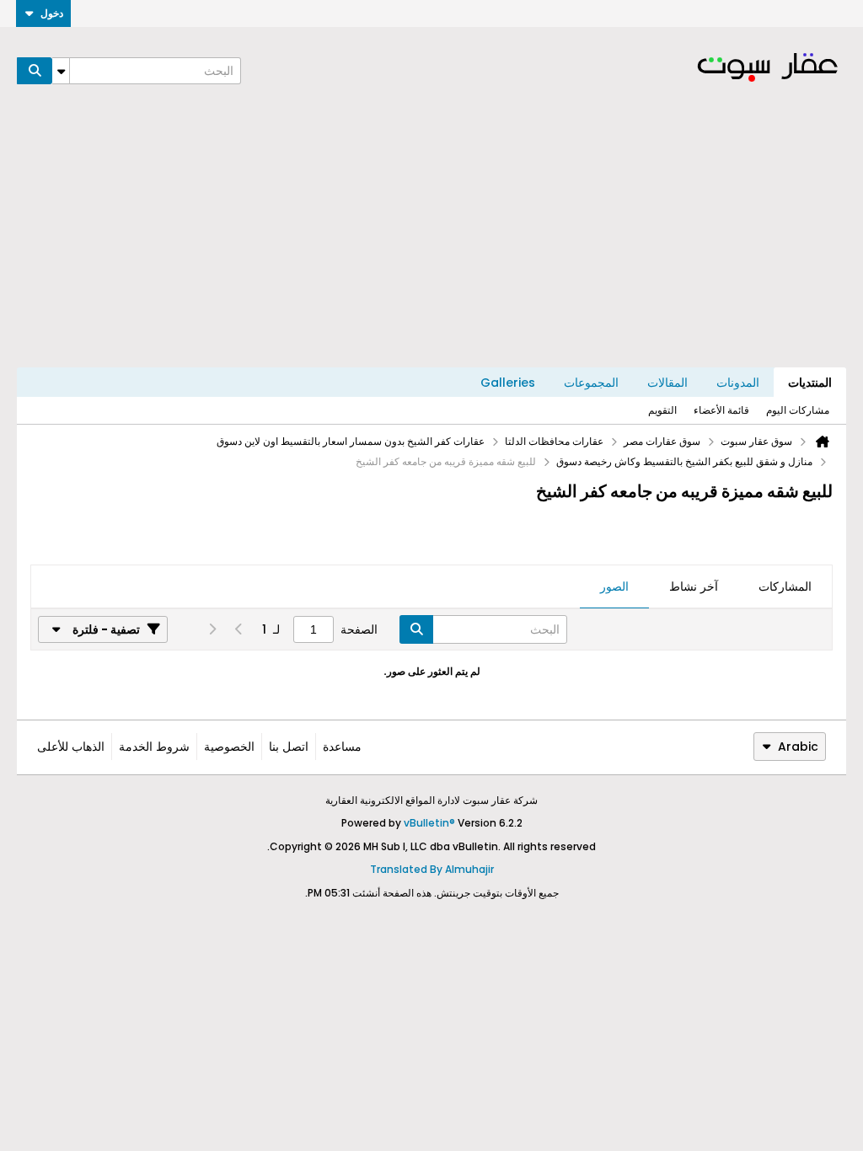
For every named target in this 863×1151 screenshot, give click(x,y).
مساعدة (342, 746)
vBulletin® (429, 823)
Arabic (798, 746)
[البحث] (34, 70)
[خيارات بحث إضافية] (60, 70)
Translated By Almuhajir (432, 869)
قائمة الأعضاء (721, 410)
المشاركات (785, 586)
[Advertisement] (431, 241)
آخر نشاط (693, 586)
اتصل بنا (288, 746)
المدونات (737, 382)
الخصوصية (229, 746)
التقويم (662, 410)
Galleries (507, 382)
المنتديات (810, 382)
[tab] (785, 587)
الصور (614, 586)
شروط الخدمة (154, 746)
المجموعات (591, 382)
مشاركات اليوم (797, 410)
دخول (51, 13)
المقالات (667, 382)
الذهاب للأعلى (71, 746)
